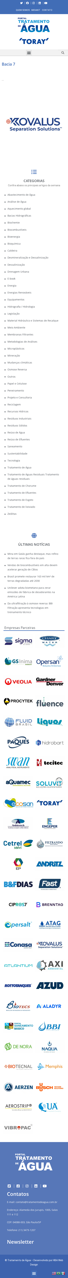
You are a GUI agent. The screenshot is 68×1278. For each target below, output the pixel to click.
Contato (47, 10)
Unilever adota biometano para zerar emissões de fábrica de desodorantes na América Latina (31, 592)
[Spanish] (63, 1273)
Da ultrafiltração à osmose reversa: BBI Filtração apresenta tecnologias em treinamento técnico (30, 608)
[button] (2, 42)
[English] (54, 1273)
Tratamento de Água (19, 1260)
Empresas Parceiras (19, 627)
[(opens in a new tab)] (34, 41)
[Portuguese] (58, 1273)
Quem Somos (23, 10)
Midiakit (35, 10)
